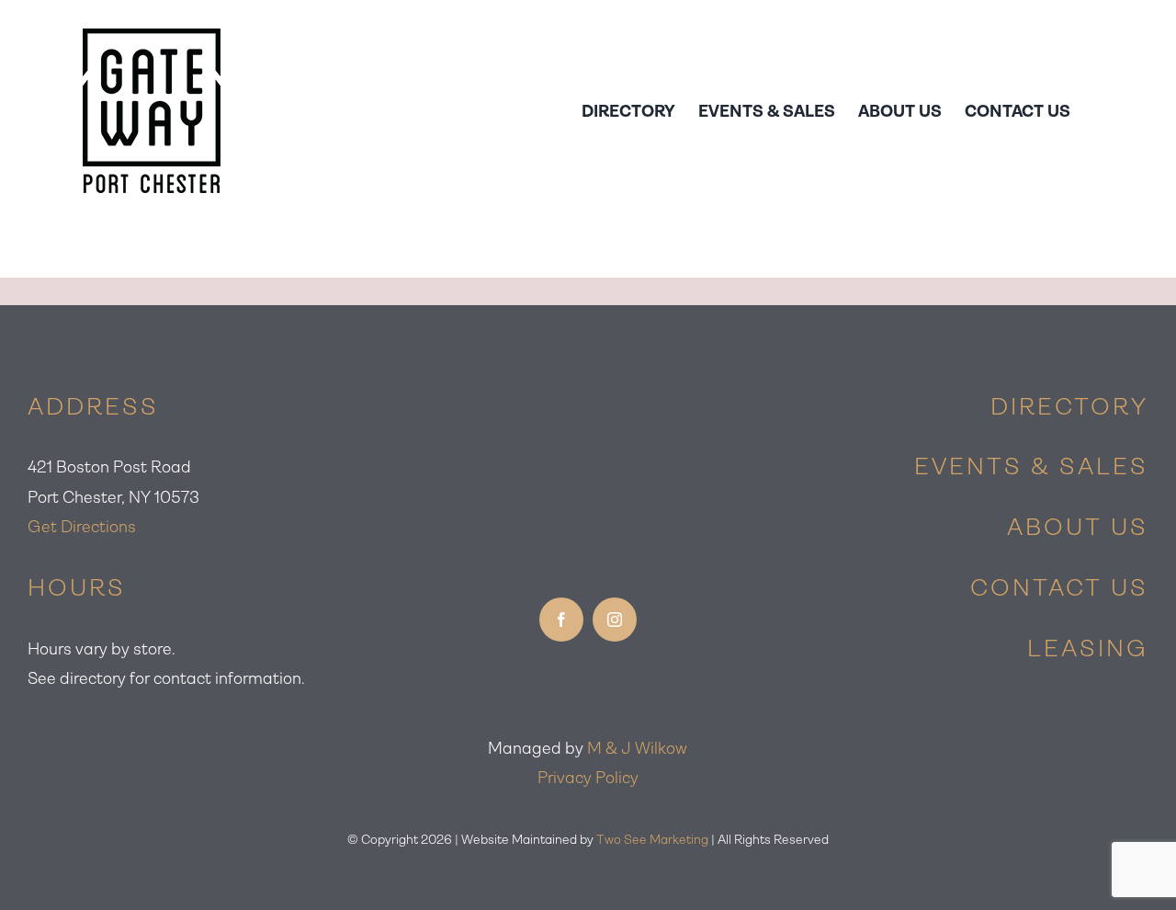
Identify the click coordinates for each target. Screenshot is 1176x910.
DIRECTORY (1069, 406)
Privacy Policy (588, 777)
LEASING (1087, 648)
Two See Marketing (652, 839)
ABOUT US (1077, 526)
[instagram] (615, 619)
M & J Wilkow (637, 748)
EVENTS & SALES (1031, 466)
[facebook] (561, 619)
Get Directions (82, 527)
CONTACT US (1059, 587)
